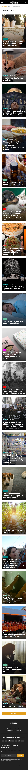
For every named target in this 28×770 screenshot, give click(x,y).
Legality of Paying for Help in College (13, 79)
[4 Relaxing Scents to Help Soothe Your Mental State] (14, 170)
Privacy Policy (4, 760)
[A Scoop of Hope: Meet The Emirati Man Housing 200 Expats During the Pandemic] (14, 378)
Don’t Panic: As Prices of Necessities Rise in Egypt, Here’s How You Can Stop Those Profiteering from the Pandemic (13, 459)
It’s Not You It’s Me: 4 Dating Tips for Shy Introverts (13, 288)
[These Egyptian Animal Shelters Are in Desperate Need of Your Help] (14, 483)
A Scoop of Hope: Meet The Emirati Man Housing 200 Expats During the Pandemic (14, 391)
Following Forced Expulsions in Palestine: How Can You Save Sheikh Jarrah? (14, 113)
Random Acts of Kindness (13, 706)
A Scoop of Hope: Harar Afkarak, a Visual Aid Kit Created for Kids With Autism (12, 355)
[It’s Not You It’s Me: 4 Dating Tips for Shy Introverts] (14, 274)
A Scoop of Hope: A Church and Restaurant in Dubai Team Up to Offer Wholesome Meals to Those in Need (13, 146)
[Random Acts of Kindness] (14, 691)
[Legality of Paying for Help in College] (14, 65)
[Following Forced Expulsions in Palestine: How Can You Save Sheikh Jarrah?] (14, 100)
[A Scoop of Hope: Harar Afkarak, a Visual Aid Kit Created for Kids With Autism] (14, 344)
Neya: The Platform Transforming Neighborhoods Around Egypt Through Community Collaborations (13, 563)
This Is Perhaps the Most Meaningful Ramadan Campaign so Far (12, 600)
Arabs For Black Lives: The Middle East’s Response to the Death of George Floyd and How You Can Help (13, 425)
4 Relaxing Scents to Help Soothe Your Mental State (13, 183)
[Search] (26, 2)
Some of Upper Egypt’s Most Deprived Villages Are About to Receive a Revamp (14, 635)
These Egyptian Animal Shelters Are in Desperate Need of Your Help (13, 496)
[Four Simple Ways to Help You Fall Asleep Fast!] (14, 309)
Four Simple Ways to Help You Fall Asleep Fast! (13, 323)
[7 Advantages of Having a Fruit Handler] (14, 518)
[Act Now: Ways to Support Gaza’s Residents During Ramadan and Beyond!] (14, 31)
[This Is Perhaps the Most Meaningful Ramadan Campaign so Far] (14, 587)
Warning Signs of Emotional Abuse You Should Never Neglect (13, 669)
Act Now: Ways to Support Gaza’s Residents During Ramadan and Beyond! (13, 43)
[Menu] (2, 2)
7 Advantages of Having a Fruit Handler (13, 531)
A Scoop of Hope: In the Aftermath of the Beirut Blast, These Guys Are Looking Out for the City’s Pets (12, 215)
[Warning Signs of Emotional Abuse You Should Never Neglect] (14, 657)
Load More (13, 713)
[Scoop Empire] (14, 2)
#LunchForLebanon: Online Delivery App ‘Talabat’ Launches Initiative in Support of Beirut (13, 251)
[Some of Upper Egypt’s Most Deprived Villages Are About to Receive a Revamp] (14, 622)
